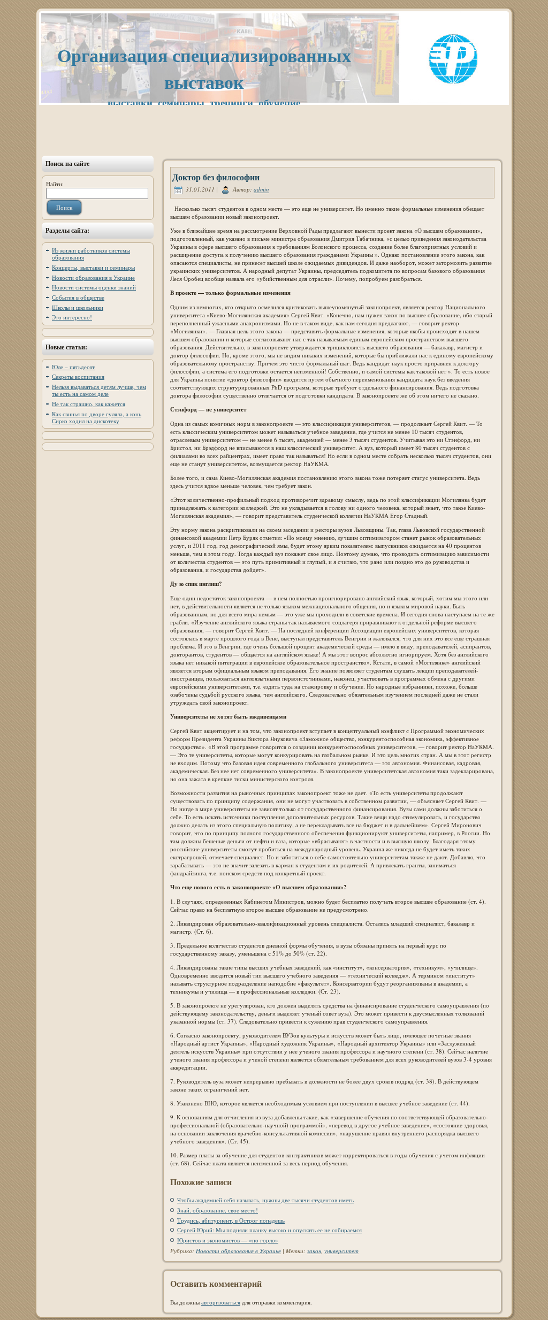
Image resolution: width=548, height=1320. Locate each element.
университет (341, 1251)
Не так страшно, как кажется (88, 404)
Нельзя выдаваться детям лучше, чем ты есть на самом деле (99, 390)
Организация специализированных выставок (204, 68)
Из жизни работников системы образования (91, 253)
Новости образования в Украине (93, 277)
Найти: (55, 184)
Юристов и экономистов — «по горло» (227, 1240)
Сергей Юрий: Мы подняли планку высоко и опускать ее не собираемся (269, 1230)
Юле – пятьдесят (73, 367)
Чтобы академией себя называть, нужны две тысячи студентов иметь (265, 1200)
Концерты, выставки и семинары (93, 267)
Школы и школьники (77, 307)
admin (261, 190)
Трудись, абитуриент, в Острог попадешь (231, 1220)
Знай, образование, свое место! (217, 1210)
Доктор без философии (216, 177)
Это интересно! (72, 317)
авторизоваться (220, 1302)
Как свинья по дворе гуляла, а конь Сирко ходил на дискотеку (96, 417)
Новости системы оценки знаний (94, 287)
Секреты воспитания (78, 376)
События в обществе (78, 297)
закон (314, 1251)
